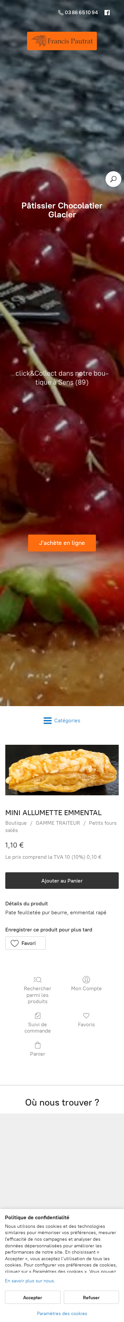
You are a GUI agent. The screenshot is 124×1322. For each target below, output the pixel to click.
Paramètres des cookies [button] (62, 1313)
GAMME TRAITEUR (58, 823)
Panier (37, 1054)
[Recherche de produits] (113, 179)
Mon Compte (86, 988)
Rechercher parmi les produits (37, 994)
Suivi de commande (37, 1027)
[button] (25, 943)
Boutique (16, 823)
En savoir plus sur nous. (30, 1281)
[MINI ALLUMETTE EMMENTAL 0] (62, 770)
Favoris (86, 1024)
